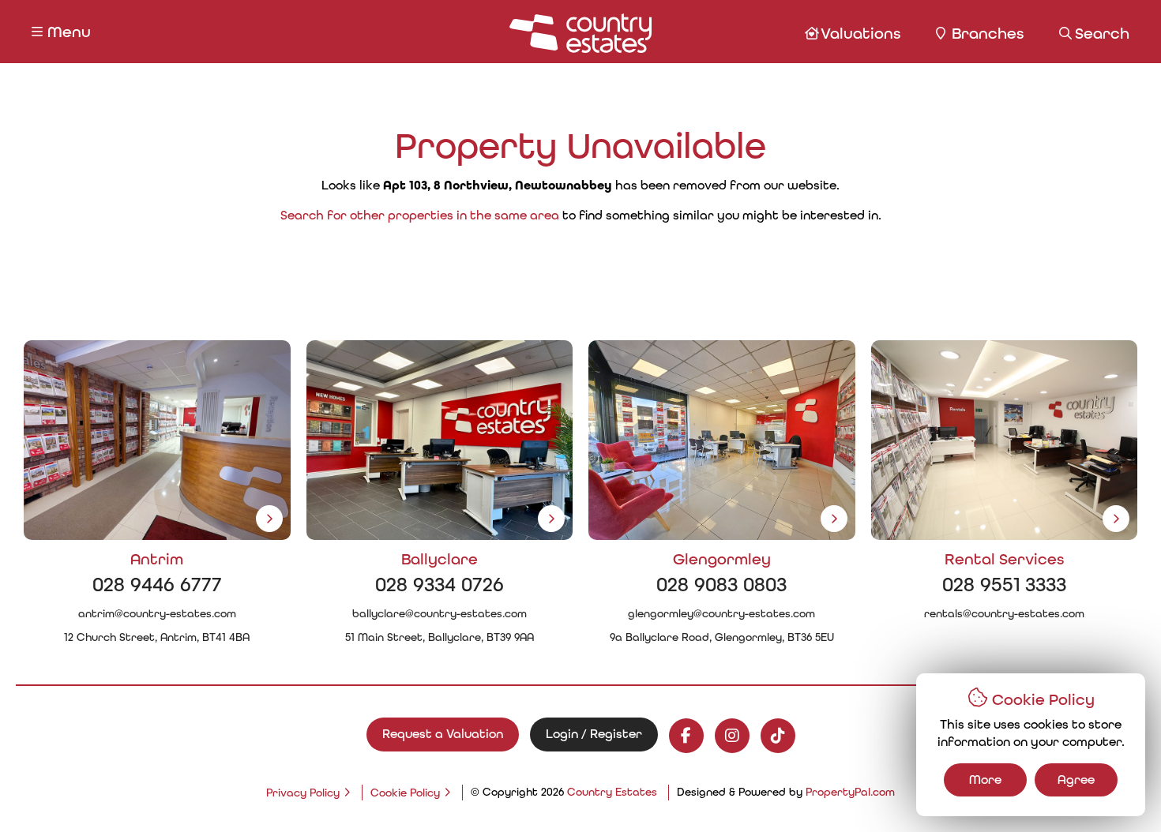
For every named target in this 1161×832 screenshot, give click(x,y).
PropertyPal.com (850, 791)
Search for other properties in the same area (419, 215)
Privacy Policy (303, 792)
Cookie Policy (405, 792)
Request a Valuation (442, 733)
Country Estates (612, 791)
